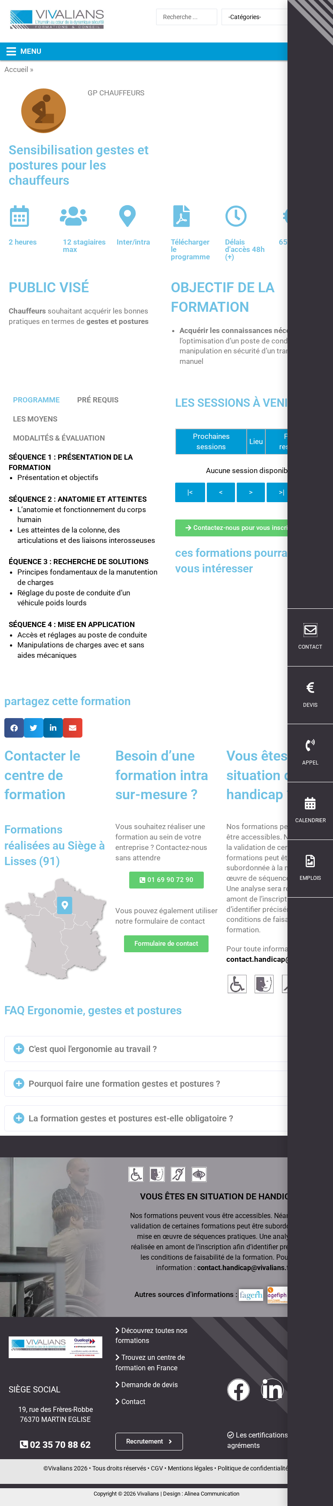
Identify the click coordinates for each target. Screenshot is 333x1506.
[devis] (310, 688)
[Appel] (310, 745)
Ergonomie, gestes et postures (85, 69)
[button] (20, 51)
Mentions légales (190, 1468)
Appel (310, 763)
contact (310, 647)
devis (310, 705)
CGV (157, 1468)
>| (281, 492)
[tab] (36, 400)
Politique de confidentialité (253, 1468)
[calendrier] (310, 803)
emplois (310, 878)
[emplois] (310, 861)
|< (190, 492)
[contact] (310, 630)
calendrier (310, 820)
